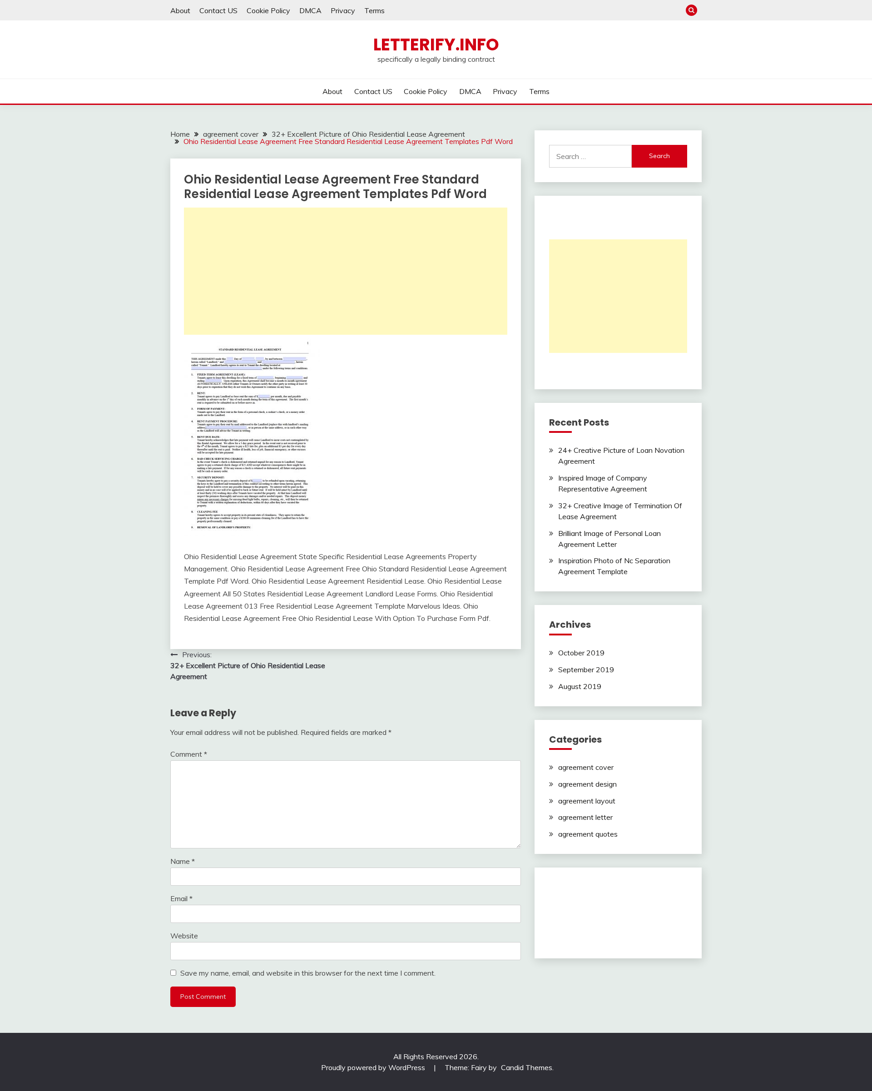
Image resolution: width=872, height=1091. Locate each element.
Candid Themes (526, 1067)
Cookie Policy (268, 10)
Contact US (218, 10)
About (180, 10)
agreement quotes (588, 833)
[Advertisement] (345, 271)
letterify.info (436, 44)
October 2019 (581, 652)
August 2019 (579, 686)
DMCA (310, 10)
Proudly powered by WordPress (374, 1067)
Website (184, 935)
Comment (188, 754)
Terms (374, 10)
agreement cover (586, 767)
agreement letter (585, 817)
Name (182, 861)
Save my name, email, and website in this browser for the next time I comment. (308, 972)
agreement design (587, 783)
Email (181, 898)
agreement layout (586, 800)
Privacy (343, 10)
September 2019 (586, 669)
